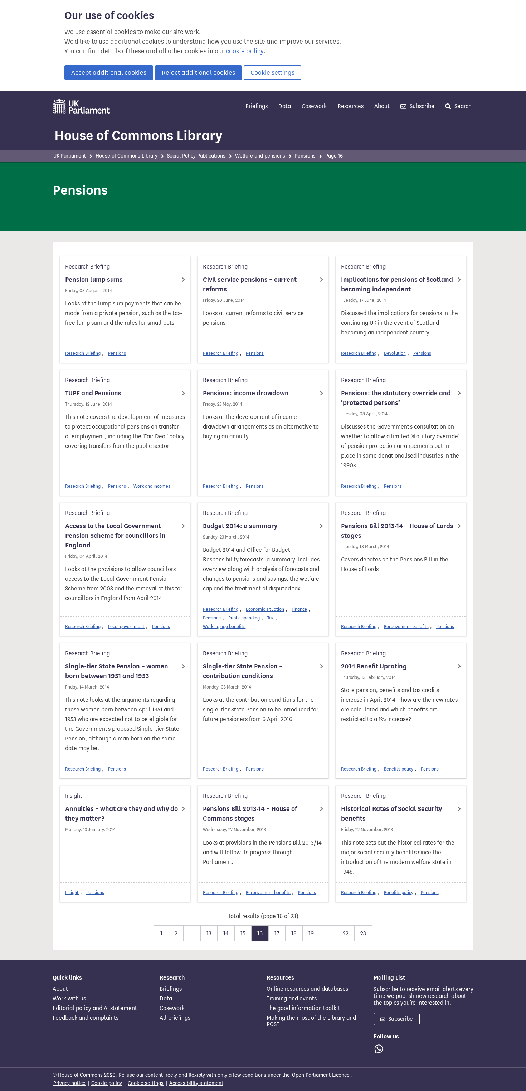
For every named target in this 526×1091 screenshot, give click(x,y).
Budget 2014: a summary (240, 526)
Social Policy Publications (196, 156)
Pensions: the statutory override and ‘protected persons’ (396, 398)
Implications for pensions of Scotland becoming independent (397, 284)
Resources (350, 106)
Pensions (305, 156)
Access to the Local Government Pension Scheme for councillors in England (115, 535)
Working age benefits (224, 626)
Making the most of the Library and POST (311, 1021)
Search (462, 106)
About (382, 106)
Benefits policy (398, 769)
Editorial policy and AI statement (95, 1008)
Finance (299, 609)
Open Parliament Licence (321, 1075)
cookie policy (244, 51)
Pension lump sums (94, 280)
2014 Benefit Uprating (374, 666)
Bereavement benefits (406, 626)
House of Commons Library (138, 135)
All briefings (175, 1018)
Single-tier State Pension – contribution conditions (243, 671)
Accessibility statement (196, 1083)
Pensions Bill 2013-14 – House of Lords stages (397, 531)
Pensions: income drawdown (246, 393)
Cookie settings (272, 73)
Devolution (395, 353)
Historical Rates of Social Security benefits (391, 813)
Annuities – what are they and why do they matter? (121, 813)
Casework (314, 106)
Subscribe (421, 106)
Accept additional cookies (108, 73)
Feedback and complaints (85, 1018)
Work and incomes (151, 486)
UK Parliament (69, 156)
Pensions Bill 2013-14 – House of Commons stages (250, 813)
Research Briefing (83, 353)
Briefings (256, 106)
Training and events (292, 998)
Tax (270, 618)
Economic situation (265, 609)
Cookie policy (106, 1083)
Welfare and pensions (260, 156)
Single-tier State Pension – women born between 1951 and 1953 (116, 671)
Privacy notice (69, 1083)
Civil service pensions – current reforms (250, 284)
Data (284, 106)
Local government (126, 626)
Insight (72, 892)
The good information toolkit (303, 1008)
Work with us (69, 998)
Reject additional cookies (198, 73)
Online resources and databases (307, 989)
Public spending (244, 618)
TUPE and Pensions (93, 393)
